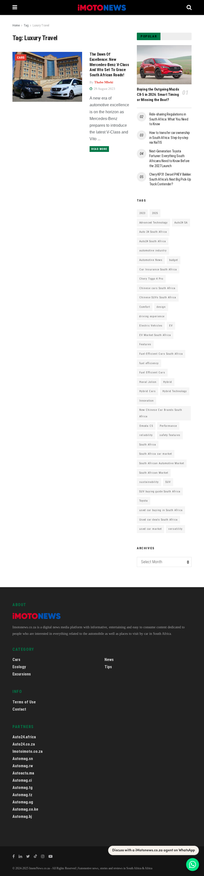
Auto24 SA (181, 222)
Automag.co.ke (25, 809)
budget (173, 260)
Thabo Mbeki (103, 82)
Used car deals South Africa (158, 519)
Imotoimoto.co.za (27, 751)
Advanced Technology (153, 222)
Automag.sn (22, 758)
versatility (175, 529)
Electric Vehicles (150, 325)
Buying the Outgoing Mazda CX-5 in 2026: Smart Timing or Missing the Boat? (158, 94)
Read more (99, 149)
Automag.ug (22, 802)
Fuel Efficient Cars (152, 372)
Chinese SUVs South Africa (157, 297)
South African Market (153, 472)
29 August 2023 (104, 89)
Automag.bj (22, 816)
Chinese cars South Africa (157, 288)
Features (145, 344)
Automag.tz (22, 794)
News (109, 659)
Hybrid (167, 382)
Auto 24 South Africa (153, 231)
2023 (142, 213)
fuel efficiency (149, 363)
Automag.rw (22, 766)
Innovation (146, 400)
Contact (19, 709)
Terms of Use (24, 702)
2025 (155, 213)
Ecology (19, 666)
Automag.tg (22, 787)
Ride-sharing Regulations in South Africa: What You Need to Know (168, 119)
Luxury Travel (41, 25)
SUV (168, 482)
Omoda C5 (146, 426)
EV (171, 325)
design (161, 307)
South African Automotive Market (161, 463)
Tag (26, 25)
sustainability (149, 482)
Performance (168, 426)
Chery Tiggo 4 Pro (151, 278)
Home (16, 25)
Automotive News (150, 260)
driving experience (151, 316)
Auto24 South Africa (152, 241)
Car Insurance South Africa (158, 269)
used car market (150, 529)
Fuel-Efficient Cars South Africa (161, 353)
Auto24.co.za (23, 744)
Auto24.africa (24, 737)
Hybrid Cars (147, 391)
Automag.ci (22, 780)
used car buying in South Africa (161, 510)
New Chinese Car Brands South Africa (160, 413)
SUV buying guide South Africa (159, 491)
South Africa (147, 444)
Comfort (144, 307)
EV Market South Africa (155, 335)
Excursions (21, 674)
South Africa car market (155, 453)
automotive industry (153, 250)
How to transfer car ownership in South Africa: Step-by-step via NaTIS (169, 137)
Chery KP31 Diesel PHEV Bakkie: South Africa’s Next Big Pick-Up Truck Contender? (170, 179)
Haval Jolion (147, 382)
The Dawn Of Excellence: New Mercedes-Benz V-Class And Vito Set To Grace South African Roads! (109, 64)
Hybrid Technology (174, 391)
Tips (108, 666)
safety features (169, 435)
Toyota (143, 500)
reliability (146, 435)
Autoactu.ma (23, 773)
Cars (20, 57)
